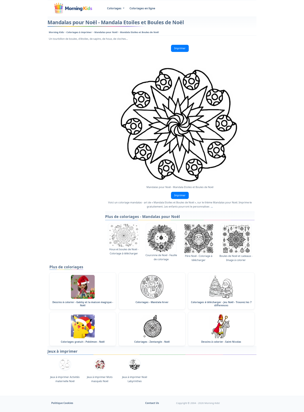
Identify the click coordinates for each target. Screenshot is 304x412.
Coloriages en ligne (142, 8)
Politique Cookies (62, 403)
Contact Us (152, 403)
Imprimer (180, 48)
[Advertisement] (74, 91)
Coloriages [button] (114, 8)
